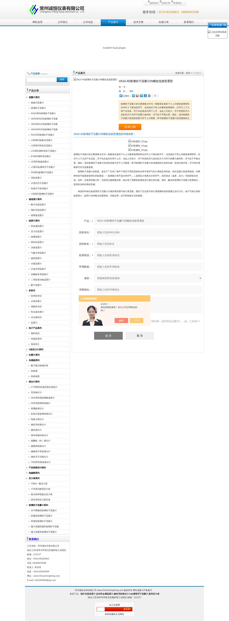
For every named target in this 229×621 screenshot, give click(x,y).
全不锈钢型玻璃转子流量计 (44, 510)
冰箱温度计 (36, 247)
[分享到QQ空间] (133, 95)
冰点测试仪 (36, 317)
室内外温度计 (37, 242)
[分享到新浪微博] (137, 95)
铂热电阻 (35, 376)
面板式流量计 (37, 102)
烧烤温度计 (36, 258)
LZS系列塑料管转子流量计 (43, 151)
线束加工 (35, 344)
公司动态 (88, 22)
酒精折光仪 (36, 306)
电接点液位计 (37, 419)
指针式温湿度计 (38, 210)
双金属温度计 (37, 226)
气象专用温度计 (38, 253)
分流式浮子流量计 (39, 183)
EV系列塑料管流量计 (41, 156)
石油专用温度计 (38, 269)
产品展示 (113, 22)
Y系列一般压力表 (39, 483)
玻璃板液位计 (37, 408)
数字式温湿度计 (38, 204)
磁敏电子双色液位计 (40, 451)
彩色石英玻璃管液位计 (41, 414)
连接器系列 (36, 339)
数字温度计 (36, 285)
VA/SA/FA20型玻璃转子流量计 (44, 119)
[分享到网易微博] (149, 95)
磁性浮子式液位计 (39, 457)
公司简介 (63, 22)
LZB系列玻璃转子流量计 (42, 194)
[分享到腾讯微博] (141, 95)
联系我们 (177, 3)
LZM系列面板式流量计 (41, 140)
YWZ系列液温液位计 (41, 462)
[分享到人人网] (145, 95)
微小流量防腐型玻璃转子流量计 (45, 527)
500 (131, 91)
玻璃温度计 (36, 237)
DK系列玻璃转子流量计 (42, 172)
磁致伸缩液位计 (38, 446)
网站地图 (137, 590)
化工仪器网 (114, 605)
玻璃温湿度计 (37, 215)
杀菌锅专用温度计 (39, 274)
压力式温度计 (37, 231)
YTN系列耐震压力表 (40, 489)
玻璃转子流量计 (38, 108)
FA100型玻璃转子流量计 (42, 135)
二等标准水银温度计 (40, 279)
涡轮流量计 (36, 178)
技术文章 (138, 22)
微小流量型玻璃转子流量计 (44, 532)
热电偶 (34, 371)
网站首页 (38, 22)
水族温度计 (36, 263)
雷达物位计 (36, 392)
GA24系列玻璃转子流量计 (43, 113)
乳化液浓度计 (37, 312)
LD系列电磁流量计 (40, 161)
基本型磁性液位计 (39, 435)
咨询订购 (130, 126)
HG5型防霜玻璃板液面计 (43, 398)
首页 (188, 73)
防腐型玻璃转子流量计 (41, 516)
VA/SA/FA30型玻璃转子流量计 (44, 130)
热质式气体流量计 (39, 188)
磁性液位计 (36, 430)
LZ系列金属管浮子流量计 (43, 167)
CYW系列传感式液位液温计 (44, 387)
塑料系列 (35, 333)
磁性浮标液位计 (38, 424)
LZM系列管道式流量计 (41, 145)
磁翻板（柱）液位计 (40, 440)
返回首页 (154, 3)
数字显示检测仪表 (39, 365)
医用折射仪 (36, 296)
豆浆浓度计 (36, 301)
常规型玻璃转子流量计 (41, 521)
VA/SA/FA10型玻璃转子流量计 (44, 124)
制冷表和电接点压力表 (41, 494)
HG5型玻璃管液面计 (40, 403)
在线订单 (166, 3)
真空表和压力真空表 (40, 499)
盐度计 (34, 322)
